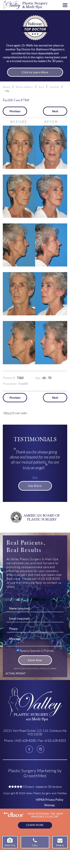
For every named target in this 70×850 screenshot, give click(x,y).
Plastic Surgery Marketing (32, 770)
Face (41, 87)
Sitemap (49, 805)
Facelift (54, 87)
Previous (15, 111)
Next (55, 111)
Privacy (44, 669)
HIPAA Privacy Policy (49, 799)
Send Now (35, 660)
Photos (10, 845)
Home (6, 87)
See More (35, 486)
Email (60, 845)
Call (35, 845)
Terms (53, 669)
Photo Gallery (24, 87)
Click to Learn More (35, 72)
